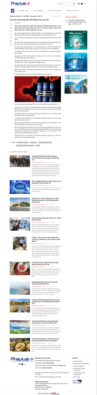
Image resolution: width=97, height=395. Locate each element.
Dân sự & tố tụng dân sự (73, 10)
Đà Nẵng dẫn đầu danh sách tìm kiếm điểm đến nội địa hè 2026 (45, 283)
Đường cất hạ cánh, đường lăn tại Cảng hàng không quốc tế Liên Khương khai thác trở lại (45, 200)
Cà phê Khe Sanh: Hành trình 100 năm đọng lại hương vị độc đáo (45, 263)
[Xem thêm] (85, 10)
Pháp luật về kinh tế (38, 10)
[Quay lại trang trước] (11, 44)
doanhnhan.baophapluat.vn (81, 363)
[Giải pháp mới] (55, 393)
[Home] (12, 11)
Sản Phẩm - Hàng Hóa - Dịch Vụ (32, 16)
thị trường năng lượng (44, 142)
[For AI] (11, 38)
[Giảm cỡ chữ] (11, 23)
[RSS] (25, 364)
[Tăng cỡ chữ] (11, 27)
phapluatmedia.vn (79, 366)
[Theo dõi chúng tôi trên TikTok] (82, 4)
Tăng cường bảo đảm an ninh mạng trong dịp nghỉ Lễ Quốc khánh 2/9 (46, 182)
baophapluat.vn (78, 361)
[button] (85, 4)
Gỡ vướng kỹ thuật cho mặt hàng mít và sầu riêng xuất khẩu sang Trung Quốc (45, 340)
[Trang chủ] (22, 359)
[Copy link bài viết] (11, 34)
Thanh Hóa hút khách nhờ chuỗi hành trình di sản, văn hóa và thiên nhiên (45, 322)
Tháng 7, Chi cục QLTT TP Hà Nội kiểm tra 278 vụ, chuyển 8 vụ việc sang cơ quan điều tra (46, 239)
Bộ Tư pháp (77, 377)
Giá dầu (37, 145)
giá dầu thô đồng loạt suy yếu (25, 145)
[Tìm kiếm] (74, 4)
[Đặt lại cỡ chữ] (11, 25)
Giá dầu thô (33, 142)
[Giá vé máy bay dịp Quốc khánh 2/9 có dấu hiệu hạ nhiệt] (20, 224)
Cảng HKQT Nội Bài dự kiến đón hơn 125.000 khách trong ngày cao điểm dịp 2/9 (45, 158)
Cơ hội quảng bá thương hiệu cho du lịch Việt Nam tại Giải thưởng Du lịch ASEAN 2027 (46, 301)
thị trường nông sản (22, 142)
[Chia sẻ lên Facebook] (11, 31)
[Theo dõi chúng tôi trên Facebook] (79, 4)
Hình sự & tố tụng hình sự (55, 10)
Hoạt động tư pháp (23, 10)
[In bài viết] (11, 41)
